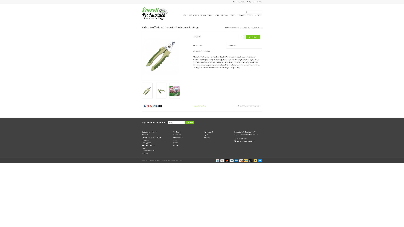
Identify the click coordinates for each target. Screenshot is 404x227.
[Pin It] (151, 106)
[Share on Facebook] (145, 106)
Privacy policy (146, 143)
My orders (207, 137)
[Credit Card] (217, 160)
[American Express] (236, 160)
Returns (144, 148)
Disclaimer (145, 140)
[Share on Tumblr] (157, 106)
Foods (203, 15)
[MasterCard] (226, 160)
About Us (145, 135)
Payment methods (148, 145)
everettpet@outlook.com (245, 141)
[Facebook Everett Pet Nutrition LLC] (256, 122)
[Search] (246, 12)
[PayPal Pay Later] (255, 160)
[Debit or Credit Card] (250, 160)
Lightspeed (179, 160)
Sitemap (145, 153)
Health (210, 15)
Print (259, 106)
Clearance (241, 15)
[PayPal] (245, 160)
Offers (175, 140)
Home (185, 15)
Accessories (194, 15)
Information (198, 45)
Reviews (232, 45)
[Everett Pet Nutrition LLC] (155, 13)
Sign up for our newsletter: (154, 122)
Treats (232, 15)
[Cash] (222, 160)
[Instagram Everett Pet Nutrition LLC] (260, 122)
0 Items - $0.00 (240, 2)
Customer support (148, 151)
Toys (217, 15)
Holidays (224, 15)
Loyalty (258, 15)
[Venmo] (260, 160)
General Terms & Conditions (151, 137)
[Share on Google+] (148, 106)
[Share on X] (160, 106)
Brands (250, 15)
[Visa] (231, 160)
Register (206, 135)
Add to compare (252, 106)
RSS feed (176, 145)
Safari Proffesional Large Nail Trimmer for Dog (246, 27)
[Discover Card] (241, 160)
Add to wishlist (241, 106)
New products (177, 137)
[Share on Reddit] (154, 106)
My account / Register (255, 2)
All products (177, 135)
